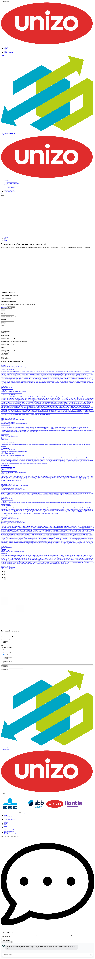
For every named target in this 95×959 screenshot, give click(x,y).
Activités (6, 47)
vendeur (6, 663)
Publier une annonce (11, 187)
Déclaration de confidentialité (10, 829)
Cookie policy (7, 832)
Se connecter (4, 307)
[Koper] (5, 642)
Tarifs (5, 49)
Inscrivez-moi (4, 666)
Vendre (5, 184)
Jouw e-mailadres (5, 667)
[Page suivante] (5, 579)
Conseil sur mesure (8, 188)
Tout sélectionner (6, 331)
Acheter (5, 180)
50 (4, 577)
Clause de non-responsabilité (10, 833)
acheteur (6, 658)
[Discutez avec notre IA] (1, 939)
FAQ (5, 827)
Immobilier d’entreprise (9, 191)
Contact (5, 51)
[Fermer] (12, 932)
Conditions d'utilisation (9, 831)
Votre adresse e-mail (5, 640)
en (3, 55)
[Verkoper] (5, 644)
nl (2, 55)
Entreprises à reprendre (12, 182)
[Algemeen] (5, 641)
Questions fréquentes (8, 52)
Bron (2, 645)
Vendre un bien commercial (13, 186)
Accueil (6, 237)
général (6, 654)
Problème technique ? (6, 942)
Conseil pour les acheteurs (13, 183)
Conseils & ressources (9, 190)
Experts (5, 48)
